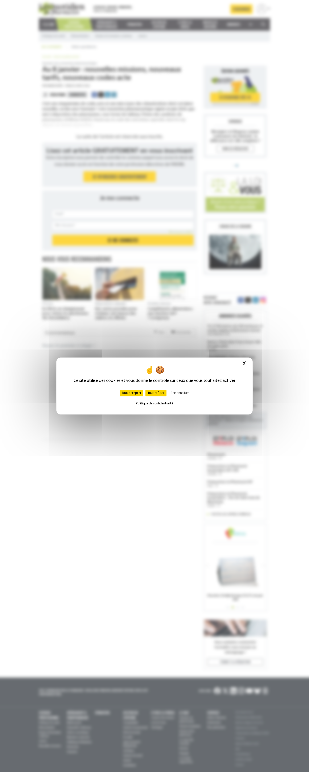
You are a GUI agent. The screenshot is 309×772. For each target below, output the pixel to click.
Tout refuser (156, 393)
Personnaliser (180, 393)
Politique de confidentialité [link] (154, 403)
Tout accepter (131, 393)
